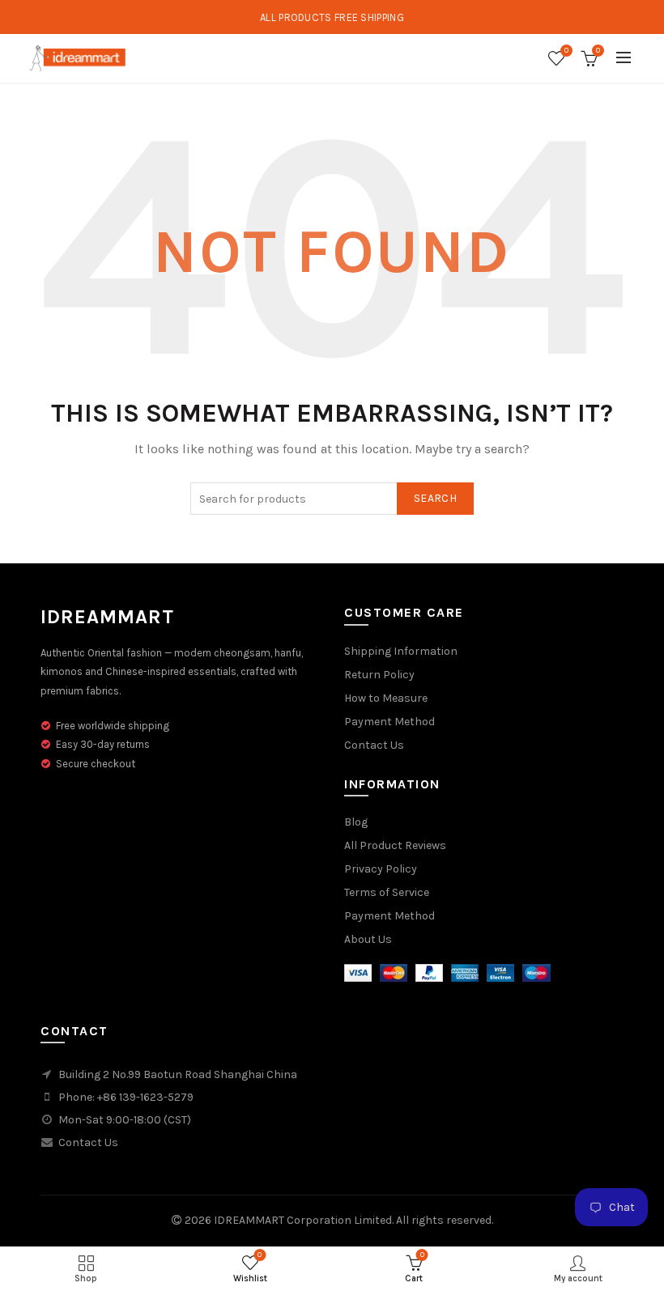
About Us (368, 939)
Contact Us (374, 745)
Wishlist (566, 50)
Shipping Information (401, 651)
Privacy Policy (380, 869)
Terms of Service (386, 892)
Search (435, 498)
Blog (356, 822)
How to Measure (386, 698)
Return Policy (379, 675)
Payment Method (389, 721)
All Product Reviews (395, 845)
